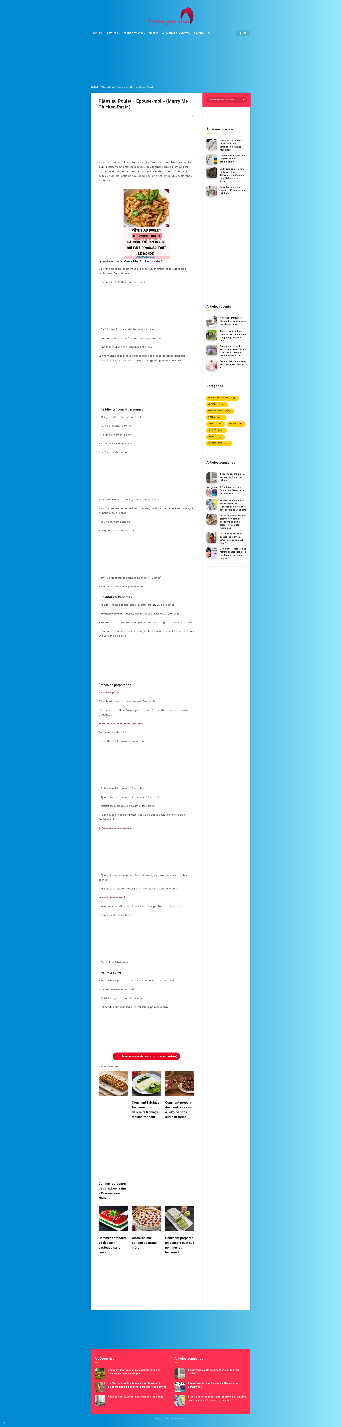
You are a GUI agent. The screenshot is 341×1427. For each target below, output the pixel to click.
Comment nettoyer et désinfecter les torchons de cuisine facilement (231, 145)
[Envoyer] (243, 99)
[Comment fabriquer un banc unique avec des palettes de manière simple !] (100, 1373)
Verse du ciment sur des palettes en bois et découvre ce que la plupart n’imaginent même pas (233, 521)
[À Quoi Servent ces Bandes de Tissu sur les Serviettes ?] (211, 491)
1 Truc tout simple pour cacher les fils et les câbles (232, 477)
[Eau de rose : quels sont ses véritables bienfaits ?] (211, 365)
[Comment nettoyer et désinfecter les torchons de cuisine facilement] (211, 144)
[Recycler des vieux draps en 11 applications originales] (211, 191)
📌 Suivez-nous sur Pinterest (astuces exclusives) (146, 1056)
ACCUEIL (98, 33)
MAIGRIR (235, 423)
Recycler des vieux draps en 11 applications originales (233, 190)
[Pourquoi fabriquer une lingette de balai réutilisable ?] (211, 159)
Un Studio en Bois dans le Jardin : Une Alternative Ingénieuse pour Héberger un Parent (232, 175)
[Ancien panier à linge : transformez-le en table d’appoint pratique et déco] (211, 335)
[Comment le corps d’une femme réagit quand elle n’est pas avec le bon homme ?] (211, 552)
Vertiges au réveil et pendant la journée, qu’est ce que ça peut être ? (231, 538)
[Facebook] (240, 33)
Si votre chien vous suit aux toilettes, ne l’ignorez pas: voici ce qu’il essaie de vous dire (233, 505)
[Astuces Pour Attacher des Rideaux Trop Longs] (100, 1400)
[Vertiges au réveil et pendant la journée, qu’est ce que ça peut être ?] (211, 537)
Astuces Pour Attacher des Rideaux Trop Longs (135, 1396)
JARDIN (215, 423)
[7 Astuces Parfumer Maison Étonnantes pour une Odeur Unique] (211, 321)
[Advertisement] (170, 61)
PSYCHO (199, 33)
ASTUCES (112, 33)
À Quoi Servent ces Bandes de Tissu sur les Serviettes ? (233, 490)
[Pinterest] (245, 33)
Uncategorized (218, 442)
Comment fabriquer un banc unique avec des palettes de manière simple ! (134, 1372)
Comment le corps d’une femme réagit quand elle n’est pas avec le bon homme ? (233, 553)
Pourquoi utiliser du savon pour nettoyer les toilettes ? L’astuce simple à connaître (233, 351)
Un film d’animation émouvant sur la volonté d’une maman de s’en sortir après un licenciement (137, 1385)
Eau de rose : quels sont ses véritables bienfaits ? (233, 364)
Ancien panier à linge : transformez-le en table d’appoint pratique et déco (233, 336)
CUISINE (153, 33)
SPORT (214, 436)
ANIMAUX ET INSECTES (176, 33)
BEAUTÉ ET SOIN (133, 33)
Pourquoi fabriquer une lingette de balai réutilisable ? (232, 158)
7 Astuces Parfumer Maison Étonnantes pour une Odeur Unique (233, 321)
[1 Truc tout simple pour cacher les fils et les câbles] (211, 477)
